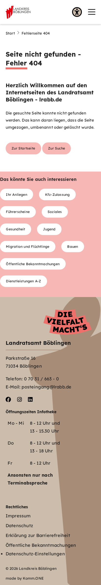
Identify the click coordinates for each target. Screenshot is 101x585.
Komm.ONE (33, 578)
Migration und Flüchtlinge (27, 246)
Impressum (18, 516)
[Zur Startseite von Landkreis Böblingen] (18, 12)
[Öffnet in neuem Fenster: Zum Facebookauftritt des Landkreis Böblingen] (8, 399)
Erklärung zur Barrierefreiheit (38, 535)
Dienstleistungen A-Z (23, 281)
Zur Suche (56, 148)
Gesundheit (15, 229)
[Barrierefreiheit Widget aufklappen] (77, 12)
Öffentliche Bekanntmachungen (33, 264)
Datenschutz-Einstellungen (35, 554)
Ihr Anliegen (16, 194)
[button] (91, 12)
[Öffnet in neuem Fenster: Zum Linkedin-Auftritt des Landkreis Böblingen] (30, 399)
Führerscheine (18, 212)
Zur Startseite (23, 148)
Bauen (72, 246)
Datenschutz (19, 525)
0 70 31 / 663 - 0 (41, 379)
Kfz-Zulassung (57, 194)
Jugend (49, 229)
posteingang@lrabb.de (46, 387)
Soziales (55, 212)
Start (10, 33)
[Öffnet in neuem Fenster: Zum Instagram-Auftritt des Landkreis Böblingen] (19, 399)
